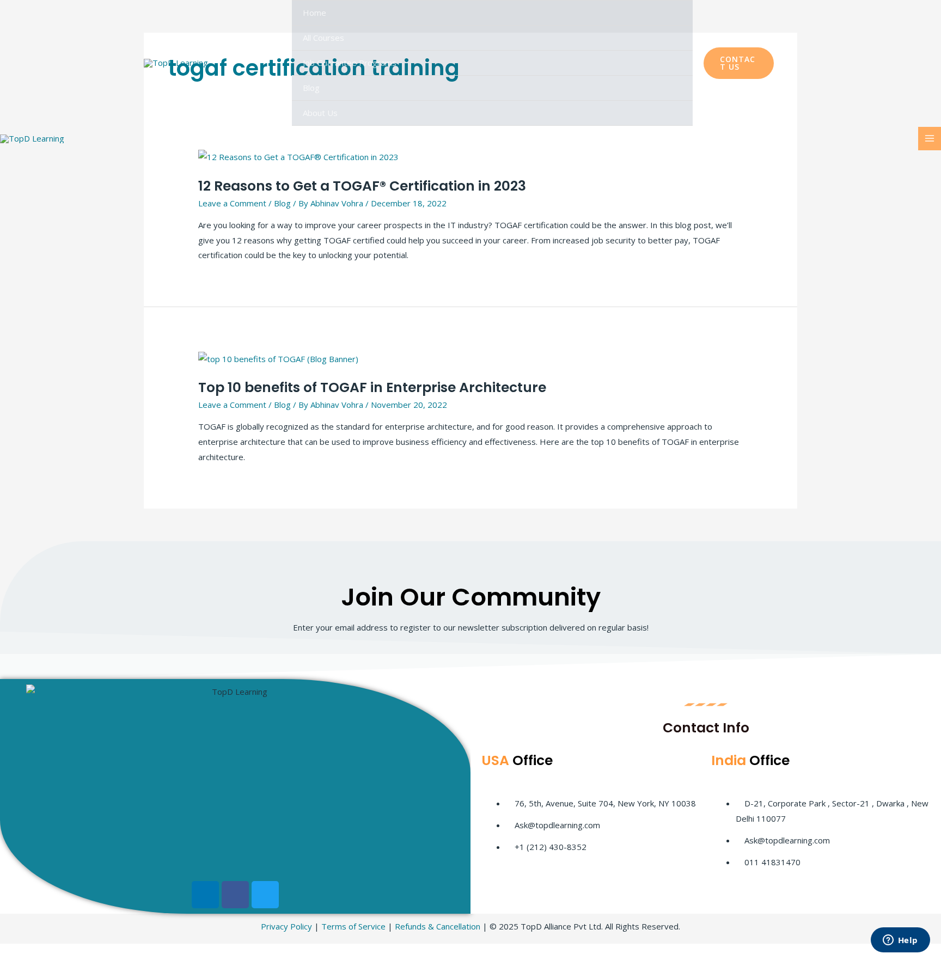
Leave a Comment (232, 203)
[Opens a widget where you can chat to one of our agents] (900, 941)
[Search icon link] (791, 63)
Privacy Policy (286, 926)
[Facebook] (235, 894)
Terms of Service (353, 926)
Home (314, 12)
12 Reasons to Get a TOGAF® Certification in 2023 (362, 185)
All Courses (323, 37)
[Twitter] (265, 894)
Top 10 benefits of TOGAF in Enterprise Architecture (372, 387)
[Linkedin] (205, 894)
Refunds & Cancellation (437, 926)
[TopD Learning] (176, 63)
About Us (320, 112)
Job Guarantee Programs (349, 62)
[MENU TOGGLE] (671, 37)
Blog (311, 87)
